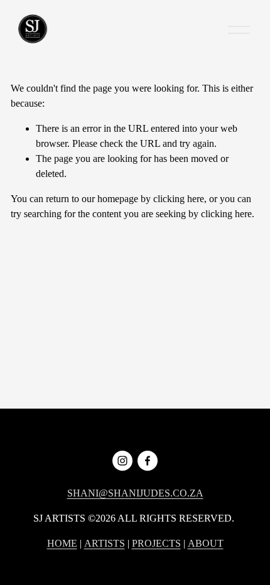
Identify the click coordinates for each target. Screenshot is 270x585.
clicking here (178, 198)
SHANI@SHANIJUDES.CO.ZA (135, 493)
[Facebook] (148, 461)
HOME (62, 543)
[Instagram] (122, 461)
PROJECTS (156, 543)
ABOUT (206, 543)
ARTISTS (104, 543)
